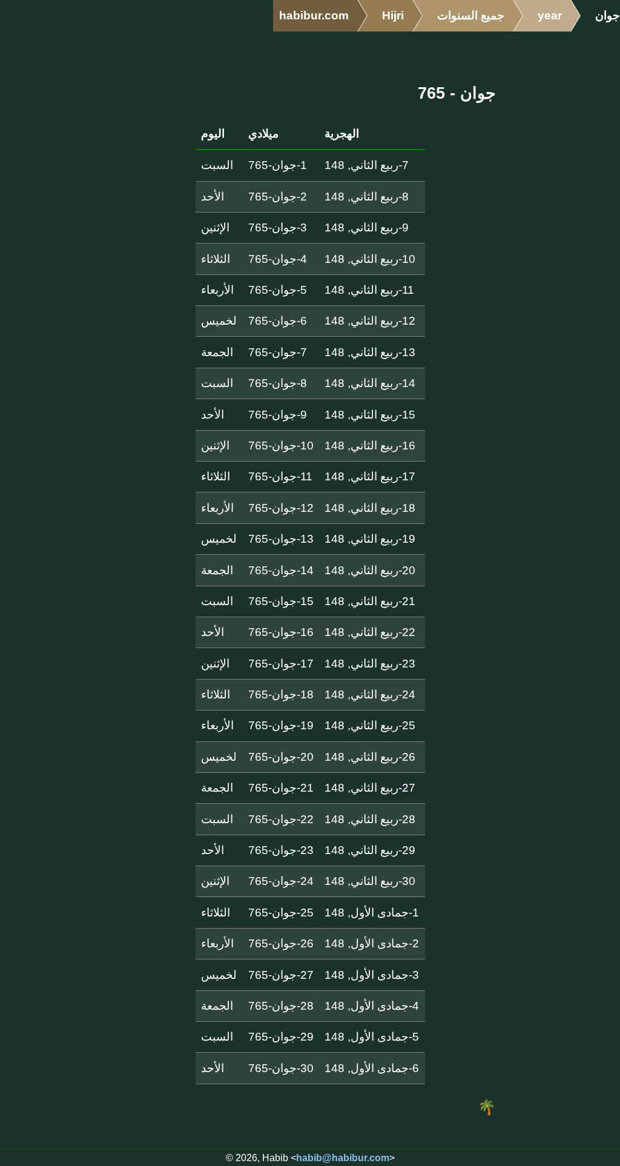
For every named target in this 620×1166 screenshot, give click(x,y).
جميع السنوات (470, 15)
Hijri (393, 15)
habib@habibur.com (342, 1158)
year (550, 15)
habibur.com (314, 15)
